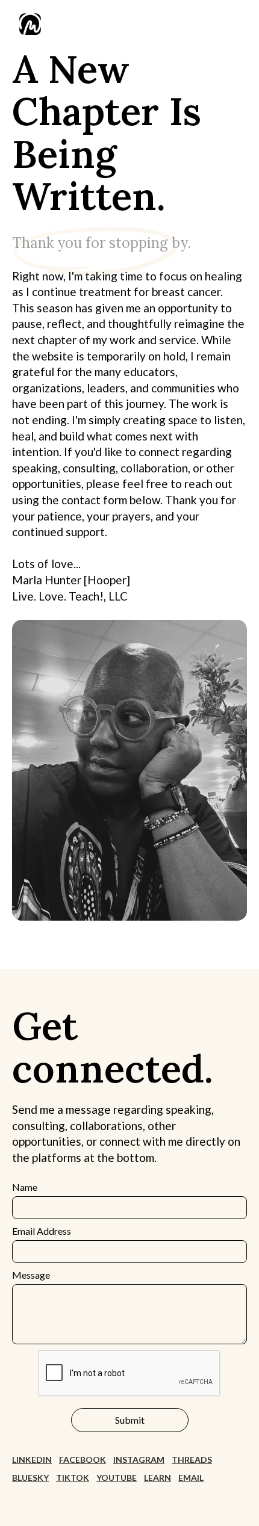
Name (24, 1187)
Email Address (41, 1231)
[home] (27, 24)
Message (31, 1274)
